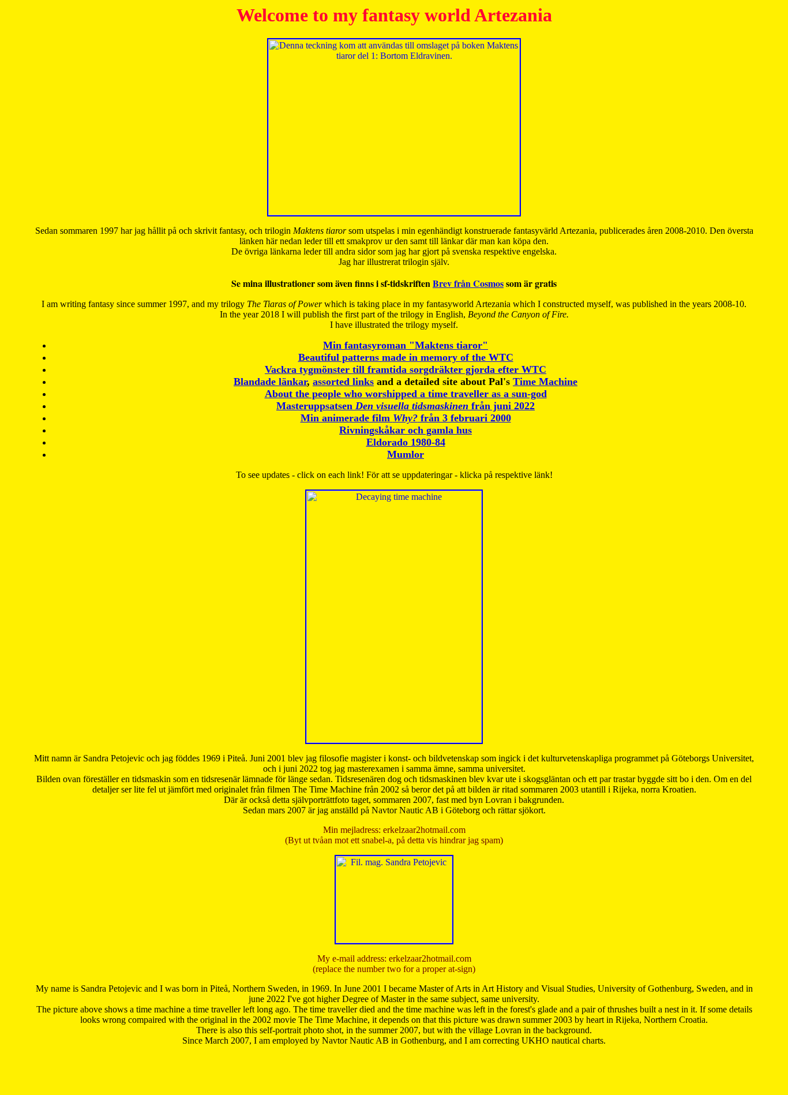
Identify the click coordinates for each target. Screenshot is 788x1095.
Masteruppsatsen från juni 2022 (405, 406)
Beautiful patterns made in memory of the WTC (405, 357)
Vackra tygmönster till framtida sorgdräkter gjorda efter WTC (405, 369)
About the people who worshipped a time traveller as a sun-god (406, 393)
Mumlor (405, 454)
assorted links (343, 381)
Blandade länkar (270, 381)
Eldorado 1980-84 (405, 442)
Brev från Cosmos (468, 283)
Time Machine (545, 381)
